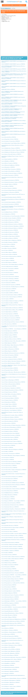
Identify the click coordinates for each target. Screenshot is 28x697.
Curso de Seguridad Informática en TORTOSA (9, 611)
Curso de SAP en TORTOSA (6, 607)
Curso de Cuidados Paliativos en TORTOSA (9, 311)
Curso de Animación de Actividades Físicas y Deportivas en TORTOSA (12, 178)
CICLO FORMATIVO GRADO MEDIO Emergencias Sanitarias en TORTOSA (13, 81)
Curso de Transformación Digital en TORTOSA (10, 398)
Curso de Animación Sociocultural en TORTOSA (10, 180)
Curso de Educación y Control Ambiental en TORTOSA (11, 410)
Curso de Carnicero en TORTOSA (7, 258)
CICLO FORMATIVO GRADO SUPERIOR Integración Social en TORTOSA (13, 135)
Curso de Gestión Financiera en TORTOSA (9, 480)
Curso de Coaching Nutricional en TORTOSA (9, 266)
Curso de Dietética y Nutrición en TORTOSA (9, 630)
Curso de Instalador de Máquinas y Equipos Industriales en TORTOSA (12, 517)
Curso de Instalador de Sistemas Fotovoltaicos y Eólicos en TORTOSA (12, 523)
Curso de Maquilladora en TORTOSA (8, 663)
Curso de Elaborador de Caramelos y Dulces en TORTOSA (12, 415)
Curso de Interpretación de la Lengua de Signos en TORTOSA (12, 527)
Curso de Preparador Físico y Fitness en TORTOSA (10, 576)
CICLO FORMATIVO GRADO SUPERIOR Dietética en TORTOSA (13, 123)
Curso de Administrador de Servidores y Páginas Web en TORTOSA (13, 150)
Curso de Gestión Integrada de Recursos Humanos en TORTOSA (13, 484)
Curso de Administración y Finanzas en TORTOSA (10, 148)
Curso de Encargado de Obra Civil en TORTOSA (10, 433)
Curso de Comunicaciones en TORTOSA (8, 288)
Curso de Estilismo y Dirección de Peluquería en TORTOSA (12, 449)
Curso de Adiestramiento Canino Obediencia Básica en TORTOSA (13, 143)
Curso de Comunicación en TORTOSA (8, 282)
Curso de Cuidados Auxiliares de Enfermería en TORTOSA (12, 307)
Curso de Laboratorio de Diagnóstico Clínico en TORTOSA (12, 535)
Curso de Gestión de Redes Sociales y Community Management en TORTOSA (13, 474)
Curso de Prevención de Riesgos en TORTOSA (9, 655)
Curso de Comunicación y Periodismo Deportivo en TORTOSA (12, 286)
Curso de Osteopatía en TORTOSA (7, 574)
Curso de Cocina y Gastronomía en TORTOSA (9, 268)
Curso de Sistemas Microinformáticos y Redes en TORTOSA (12, 613)
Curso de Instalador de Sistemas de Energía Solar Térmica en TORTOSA (12, 520)
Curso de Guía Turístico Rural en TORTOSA (9, 490)
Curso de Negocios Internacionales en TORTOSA (10, 542)
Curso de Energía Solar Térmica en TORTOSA (9, 437)
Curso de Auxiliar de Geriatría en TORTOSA (9, 230)
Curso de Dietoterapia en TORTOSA (8, 634)
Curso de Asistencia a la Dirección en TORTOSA (10, 192)
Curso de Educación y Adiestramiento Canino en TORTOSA (12, 408)
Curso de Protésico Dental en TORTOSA (8, 584)
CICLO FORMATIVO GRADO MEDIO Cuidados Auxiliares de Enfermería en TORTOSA (12, 78)
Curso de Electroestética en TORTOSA (8, 423)
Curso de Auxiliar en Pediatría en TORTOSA (9, 238)
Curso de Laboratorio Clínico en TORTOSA (9, 531)
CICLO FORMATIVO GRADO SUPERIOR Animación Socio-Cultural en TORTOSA (12, 129)
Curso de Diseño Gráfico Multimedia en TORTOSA (10, 651)
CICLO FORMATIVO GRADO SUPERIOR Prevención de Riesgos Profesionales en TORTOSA (13, 121)
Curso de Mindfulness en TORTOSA (7, 560)
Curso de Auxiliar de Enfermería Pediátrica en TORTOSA (11, 228)
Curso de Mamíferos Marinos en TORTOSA (9, 336)
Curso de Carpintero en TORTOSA (7, 260)
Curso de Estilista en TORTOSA (7, 451)
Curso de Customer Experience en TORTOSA (9, 313)
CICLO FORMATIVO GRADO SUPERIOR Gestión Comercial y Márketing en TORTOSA (13, 98)
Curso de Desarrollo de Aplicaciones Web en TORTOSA (11, 623)
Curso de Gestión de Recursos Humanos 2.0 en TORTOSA (11, 476)
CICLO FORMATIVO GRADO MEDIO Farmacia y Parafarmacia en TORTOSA (13, 84)
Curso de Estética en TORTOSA (7, 447)
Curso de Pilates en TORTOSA (20, 574)
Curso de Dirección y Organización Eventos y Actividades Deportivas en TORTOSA (13, 326)
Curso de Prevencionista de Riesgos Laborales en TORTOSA (12, 578)
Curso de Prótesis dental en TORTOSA (8, 586)
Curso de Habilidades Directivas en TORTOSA (9, 492)
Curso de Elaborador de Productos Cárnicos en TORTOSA (12, 419)
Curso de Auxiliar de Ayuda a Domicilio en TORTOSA (11, 218)
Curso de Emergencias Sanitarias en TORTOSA (10, 429)
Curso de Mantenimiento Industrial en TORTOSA (10, 661)
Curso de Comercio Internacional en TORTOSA (10, 276)
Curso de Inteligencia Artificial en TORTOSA (9, 332)
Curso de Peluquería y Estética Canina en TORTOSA (11, 686)
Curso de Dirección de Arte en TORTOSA (9, 323)
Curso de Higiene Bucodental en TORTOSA (9, 494)
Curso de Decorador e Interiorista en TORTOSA (10, 315)
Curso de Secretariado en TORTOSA (19, 607)
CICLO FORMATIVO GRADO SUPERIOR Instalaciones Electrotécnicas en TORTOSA (11, 103)
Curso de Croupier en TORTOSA (7, 298)
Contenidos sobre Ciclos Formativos (14, 5)
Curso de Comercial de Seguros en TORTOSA (9, 272)
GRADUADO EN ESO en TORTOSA (8, 89)
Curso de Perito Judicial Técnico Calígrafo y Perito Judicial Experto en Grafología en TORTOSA (13, 366)
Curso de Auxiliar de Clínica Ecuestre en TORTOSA (10, 220)
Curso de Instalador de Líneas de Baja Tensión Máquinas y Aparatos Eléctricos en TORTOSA (13, 514)
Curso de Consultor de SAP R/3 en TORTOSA (9, 292)
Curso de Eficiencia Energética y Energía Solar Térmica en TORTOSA (12, 413)
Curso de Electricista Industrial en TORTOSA (9, 421)
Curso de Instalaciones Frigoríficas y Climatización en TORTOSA (13, 508)
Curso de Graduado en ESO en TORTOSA (9, 486)
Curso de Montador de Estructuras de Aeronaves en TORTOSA (12, 353)
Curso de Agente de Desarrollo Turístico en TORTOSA (11, 154)
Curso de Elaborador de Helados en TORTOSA (10, 417)
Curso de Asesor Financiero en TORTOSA (9, 188)
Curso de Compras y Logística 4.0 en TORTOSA (10, 280)
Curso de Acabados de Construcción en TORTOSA (10, 141)
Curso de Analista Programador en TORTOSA (9, 175)
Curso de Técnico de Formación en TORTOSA (9, 355)
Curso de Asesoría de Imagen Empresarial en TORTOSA (11, 190)
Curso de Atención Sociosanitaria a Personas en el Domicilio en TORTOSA (12, 209)
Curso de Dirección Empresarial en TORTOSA (9, 636)
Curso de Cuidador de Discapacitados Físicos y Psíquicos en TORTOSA (12, 305)
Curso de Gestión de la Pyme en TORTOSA (9, 467)
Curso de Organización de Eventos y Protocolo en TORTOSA (12, 572)
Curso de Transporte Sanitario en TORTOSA (9, 400)
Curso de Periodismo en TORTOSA (7, 688)
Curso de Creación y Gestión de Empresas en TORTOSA (11, 296)
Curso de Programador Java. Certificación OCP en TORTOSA (12, 582)
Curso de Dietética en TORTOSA (7, 628)
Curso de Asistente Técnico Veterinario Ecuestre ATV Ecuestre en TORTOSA (13, 195)
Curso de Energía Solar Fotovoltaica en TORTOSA (10, 435)
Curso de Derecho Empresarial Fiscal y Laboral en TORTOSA (12, 321)
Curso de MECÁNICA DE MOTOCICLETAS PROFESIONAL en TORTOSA (13, 676)
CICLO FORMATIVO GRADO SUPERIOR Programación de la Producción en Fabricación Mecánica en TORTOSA (13, 112)
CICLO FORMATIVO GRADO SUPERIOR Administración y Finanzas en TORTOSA (12, 92)
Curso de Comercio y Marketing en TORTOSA (9, 278)
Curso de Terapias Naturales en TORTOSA (9, 392)
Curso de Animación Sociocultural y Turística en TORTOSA (12, 182)
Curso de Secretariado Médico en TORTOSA (9, 609)
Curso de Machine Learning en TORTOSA (9, 334)
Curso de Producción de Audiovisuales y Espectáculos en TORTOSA (13, 657)
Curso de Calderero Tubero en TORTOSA (9, 252)
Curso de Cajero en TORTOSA (7, 250)
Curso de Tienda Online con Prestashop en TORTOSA (11, 394)
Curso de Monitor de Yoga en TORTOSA (8, 562)
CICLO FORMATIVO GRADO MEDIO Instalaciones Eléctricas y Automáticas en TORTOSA (13, 66)
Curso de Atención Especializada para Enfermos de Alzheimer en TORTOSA (13, 200)
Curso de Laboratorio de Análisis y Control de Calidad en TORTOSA (14, 533)
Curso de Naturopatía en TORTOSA (8, 566)
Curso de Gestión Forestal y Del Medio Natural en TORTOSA (12, 482)
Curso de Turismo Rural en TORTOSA (8, 402)
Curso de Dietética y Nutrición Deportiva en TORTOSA (11, 632)
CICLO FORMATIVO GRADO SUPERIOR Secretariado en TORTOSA (12, 95)
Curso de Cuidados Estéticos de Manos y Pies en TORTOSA (12, 309)
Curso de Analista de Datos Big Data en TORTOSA (10, 171)
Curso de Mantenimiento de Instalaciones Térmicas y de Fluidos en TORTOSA (13, 540)
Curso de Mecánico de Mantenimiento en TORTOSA (10, 680)
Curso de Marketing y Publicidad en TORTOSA (10, 671)
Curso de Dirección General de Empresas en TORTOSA (11, 638)
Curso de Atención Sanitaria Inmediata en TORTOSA (11, 202)
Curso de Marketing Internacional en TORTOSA (10, 667)
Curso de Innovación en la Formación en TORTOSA (10, 502)
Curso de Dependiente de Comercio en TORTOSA (10, 319)
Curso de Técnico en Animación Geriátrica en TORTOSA (11, 359)
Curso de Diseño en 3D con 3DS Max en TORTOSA (10, 649)
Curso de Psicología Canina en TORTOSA (9, 588)
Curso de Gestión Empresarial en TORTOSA (9, 478)
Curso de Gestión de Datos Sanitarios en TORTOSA (10, 463)
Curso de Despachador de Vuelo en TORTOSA (9, 139)
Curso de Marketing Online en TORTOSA (9, 669)
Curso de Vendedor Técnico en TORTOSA (9, 404)
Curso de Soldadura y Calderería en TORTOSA (10, 550)
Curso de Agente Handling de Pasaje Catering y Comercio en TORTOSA (12, 157)
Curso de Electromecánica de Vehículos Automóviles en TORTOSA (13, 425)
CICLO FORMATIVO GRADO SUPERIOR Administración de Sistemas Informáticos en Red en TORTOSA (12, 115)
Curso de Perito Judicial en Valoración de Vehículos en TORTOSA (13, 361)
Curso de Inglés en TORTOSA (19, 500)
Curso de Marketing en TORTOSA (7, 665)
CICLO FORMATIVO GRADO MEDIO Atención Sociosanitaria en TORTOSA (13, 87)
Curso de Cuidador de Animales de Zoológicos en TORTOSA (12, 300)
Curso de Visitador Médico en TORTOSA (8, 406)
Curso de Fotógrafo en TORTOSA (7, 457)
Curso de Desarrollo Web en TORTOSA (8, 137)
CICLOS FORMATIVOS (6, 8)
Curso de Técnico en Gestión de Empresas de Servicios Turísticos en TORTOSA (13, 377)
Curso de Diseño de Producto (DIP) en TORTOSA (10, 643)
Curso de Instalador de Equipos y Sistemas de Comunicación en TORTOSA (12, 511)
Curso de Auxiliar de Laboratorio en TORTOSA (10, 232)
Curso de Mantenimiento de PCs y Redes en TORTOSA (11, 659)
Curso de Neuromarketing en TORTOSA (8, 568)
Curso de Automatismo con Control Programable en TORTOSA (13, 216)
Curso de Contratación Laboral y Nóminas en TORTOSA (11, 294)
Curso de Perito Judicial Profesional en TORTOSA (10, 363)
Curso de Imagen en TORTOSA (7, 500)
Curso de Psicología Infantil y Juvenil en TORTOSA (10, 590)
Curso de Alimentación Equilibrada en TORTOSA (10, 165)
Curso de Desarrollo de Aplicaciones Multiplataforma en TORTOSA (13, 619)
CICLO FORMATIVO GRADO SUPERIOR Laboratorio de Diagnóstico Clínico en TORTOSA (12, 126)
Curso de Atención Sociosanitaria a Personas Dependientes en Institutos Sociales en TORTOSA (12, 207)
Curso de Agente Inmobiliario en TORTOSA (9, 159)
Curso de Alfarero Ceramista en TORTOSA (9, 163)
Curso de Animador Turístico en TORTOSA (9, 184)
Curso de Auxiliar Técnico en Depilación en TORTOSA (11, 240)
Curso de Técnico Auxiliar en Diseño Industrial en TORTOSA (12, 558)
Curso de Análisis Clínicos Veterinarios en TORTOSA (11, 169)
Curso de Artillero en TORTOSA (7, 186)
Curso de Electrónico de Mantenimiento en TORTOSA (11, 427)
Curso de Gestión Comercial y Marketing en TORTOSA (11, 461)
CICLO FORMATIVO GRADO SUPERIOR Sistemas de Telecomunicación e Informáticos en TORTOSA (11, 109)
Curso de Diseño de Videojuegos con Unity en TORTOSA (11, 645)
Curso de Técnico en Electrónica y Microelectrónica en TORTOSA (13, 372)
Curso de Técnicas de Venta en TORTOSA (9, 554)
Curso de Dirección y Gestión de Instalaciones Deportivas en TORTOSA (12, 641)
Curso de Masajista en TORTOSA (7, 673)
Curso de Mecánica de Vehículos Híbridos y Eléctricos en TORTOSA (13, 678)
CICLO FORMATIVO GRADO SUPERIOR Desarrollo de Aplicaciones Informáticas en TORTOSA (11, 118)
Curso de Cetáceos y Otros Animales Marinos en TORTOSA (12, 264)
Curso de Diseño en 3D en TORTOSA (8, 647)
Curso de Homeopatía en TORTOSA (8, 498)
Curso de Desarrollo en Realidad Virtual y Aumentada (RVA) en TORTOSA (13, 626)
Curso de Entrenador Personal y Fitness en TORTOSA (11, 441)
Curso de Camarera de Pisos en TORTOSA (9, 254)
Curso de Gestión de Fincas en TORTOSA (9, 465)
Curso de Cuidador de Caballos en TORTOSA (9, 302)
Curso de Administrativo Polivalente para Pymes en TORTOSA (12, 152)
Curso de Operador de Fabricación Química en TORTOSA (12, 548)
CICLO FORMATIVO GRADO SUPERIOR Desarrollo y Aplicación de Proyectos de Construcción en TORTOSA (13, 100)
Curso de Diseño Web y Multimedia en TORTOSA (10, 653)
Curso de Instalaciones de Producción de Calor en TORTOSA (12, 504)
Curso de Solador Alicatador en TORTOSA (9, 615)
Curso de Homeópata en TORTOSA (7, 496)
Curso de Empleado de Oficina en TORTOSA (9, 431)
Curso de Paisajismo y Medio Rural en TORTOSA (10, 682)
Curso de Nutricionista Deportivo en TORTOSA (10, 570)
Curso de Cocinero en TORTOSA (7, 270)
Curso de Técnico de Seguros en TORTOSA (9, 357)
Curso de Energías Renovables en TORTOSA (9, 439)
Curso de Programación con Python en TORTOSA (10, 580)
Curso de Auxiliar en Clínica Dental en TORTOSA (10, 236)
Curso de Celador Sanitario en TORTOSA (9, 262)
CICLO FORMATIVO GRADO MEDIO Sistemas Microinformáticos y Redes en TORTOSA (13, 71)
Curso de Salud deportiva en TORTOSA (8, 605)
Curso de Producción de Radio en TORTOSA (9, 368)
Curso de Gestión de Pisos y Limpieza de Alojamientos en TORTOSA (13, 469)
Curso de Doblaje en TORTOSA (7, 328)
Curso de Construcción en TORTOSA (8, 290)
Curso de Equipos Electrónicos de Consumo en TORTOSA (11, 443)
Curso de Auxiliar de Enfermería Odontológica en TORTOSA (12, 226)
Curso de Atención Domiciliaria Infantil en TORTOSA (11, 197)
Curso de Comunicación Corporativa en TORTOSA (10, 284)
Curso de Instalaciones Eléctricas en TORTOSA (10, 506)
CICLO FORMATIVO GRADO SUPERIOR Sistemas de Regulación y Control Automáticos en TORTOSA (13, 106)
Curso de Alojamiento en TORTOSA (8, 167)
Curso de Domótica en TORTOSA (20, 328)
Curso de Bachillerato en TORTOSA (8, 246)
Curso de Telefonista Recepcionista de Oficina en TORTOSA (12, 390)
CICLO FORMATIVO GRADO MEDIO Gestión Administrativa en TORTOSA (13, 61)
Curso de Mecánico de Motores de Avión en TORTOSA (11, 338)
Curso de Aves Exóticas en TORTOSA (8, 244)
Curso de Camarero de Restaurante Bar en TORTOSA (11, 256)
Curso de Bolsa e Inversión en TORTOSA (8, 248)
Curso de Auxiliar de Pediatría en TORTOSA (9, 234)
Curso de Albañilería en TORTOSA (7, 161)
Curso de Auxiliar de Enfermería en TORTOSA (10, 222)
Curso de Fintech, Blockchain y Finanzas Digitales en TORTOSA (13, 455)
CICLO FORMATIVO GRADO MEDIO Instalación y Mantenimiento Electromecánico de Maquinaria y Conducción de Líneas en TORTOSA (14, 74)
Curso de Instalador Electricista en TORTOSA (9, 525)
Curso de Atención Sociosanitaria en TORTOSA (10, 204)
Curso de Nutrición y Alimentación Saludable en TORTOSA (12, 544)
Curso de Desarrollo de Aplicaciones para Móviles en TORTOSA (13, 621)
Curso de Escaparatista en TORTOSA (8, 445)
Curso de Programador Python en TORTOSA (9, 370)
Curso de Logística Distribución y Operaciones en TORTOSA (12, 537)
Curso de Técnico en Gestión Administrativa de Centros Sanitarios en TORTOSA (13, 374)
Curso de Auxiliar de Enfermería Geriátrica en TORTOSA (12, 224)
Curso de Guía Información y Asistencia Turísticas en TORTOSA (13, 488)
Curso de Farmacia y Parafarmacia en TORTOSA (10, 453)
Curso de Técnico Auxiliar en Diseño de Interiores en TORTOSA (13, 556)
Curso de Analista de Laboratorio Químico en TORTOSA (11, 173)
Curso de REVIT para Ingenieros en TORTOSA (10, 603)
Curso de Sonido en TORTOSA (7, 552)
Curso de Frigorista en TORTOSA (7, 459)
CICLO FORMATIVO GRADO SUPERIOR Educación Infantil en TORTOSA (13, 132)
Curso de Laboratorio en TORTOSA (8, 529)
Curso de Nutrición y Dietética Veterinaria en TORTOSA (11, 546)
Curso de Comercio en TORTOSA (7, 274)
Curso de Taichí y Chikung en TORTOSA (8, 617)
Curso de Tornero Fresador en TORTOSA (9, 396)
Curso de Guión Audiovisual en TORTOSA (9, 330)
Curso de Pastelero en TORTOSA (7, 684)
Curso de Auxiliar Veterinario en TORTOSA (9, 242)
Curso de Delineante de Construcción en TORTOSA (10, 317)
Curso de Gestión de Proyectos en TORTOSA (9, 471)
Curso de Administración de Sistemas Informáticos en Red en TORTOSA (12, 146)
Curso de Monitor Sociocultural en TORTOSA (9, 564)
